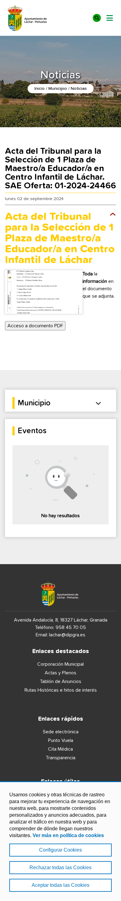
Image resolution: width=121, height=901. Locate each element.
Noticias (79, 88)
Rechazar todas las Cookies (60, 867)
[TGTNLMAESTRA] (44, 292)
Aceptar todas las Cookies (60, 885)
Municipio (57, 88)
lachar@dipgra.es (67, 634)
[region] (60, 841)
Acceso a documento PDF (35, 325)
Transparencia (60, 757)
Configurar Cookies (60, 850)
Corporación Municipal (60, 664)
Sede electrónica (60, 731)
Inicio (39, 88)
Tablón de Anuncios (60, 681)
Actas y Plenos (60, 672)
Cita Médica (60, 749)
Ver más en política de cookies (68, 835)
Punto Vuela (60, 740)
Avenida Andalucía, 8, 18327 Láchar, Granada (60, 620)
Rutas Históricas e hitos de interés (61, 690)
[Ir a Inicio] (28, 18)
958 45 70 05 (71, 627)
